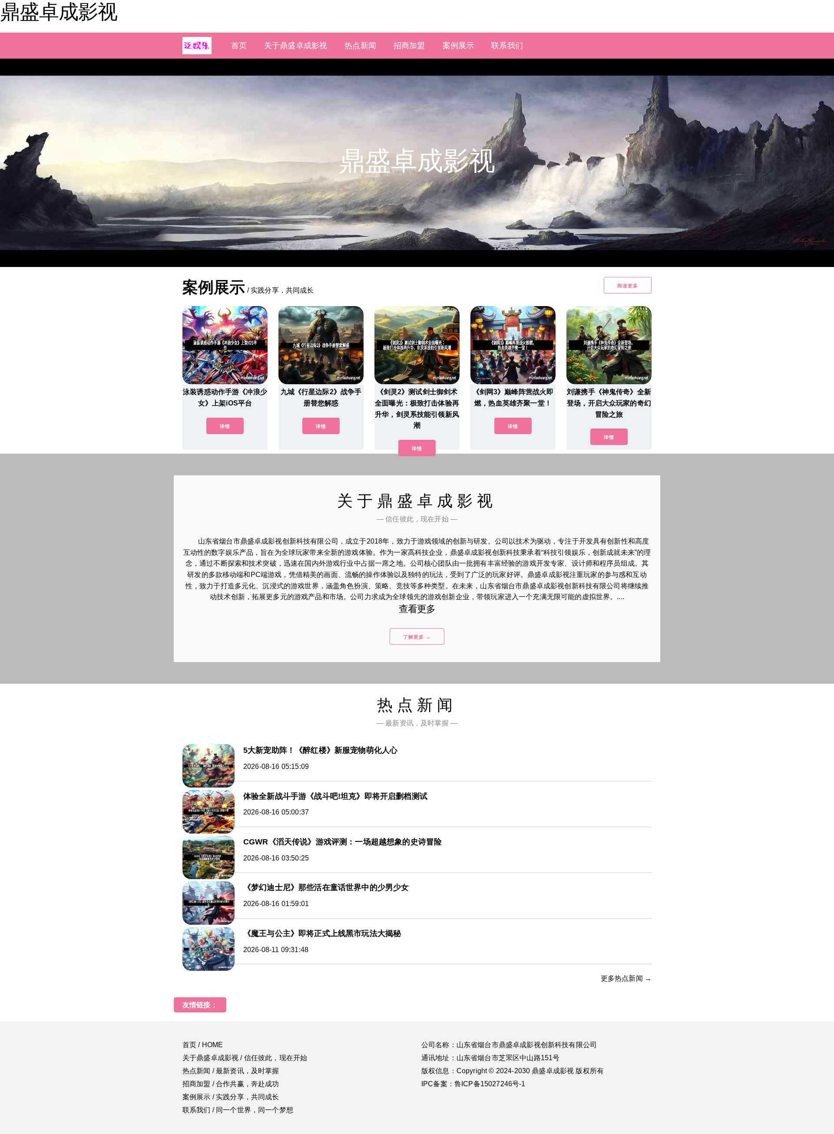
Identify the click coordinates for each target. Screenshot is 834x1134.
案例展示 (458, 45)
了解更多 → (417, 637)
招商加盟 (409, 45)
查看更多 (417, 608)
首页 (239, 45)
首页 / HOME (202, 1044)
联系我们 (507, 45)
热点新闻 (360, 45)
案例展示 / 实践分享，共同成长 (230, 1097)
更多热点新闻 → (626, 978)
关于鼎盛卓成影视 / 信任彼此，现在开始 (244, 1057)
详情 (225, 426)
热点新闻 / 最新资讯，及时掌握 (230, 1071)
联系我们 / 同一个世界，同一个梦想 (237, 1110)
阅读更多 (627, 285)
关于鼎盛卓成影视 (295, 45)
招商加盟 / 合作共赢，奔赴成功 (230, 1084)
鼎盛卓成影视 (58, 11)
